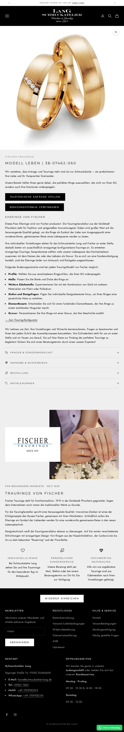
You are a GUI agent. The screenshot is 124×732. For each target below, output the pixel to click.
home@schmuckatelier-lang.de (35, 679)
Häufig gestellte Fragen (106, 635)
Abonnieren (19, 642)
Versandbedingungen (104, 623)
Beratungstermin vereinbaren (34, 207)
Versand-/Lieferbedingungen (69, 623)
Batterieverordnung (63, 618)
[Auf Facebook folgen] (6, 714)
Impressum (58, 647)
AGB (55, 641)
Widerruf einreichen (62, 598)
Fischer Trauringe (19, 156)
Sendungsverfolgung (104, 629)
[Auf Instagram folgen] (15, 714)
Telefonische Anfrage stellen (35, 197)
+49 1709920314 (28, 690)
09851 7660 (21, 685)
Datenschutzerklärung (65, 635)
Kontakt (97, 618)
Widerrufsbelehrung (64, 629)
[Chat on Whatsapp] (109, 727)
